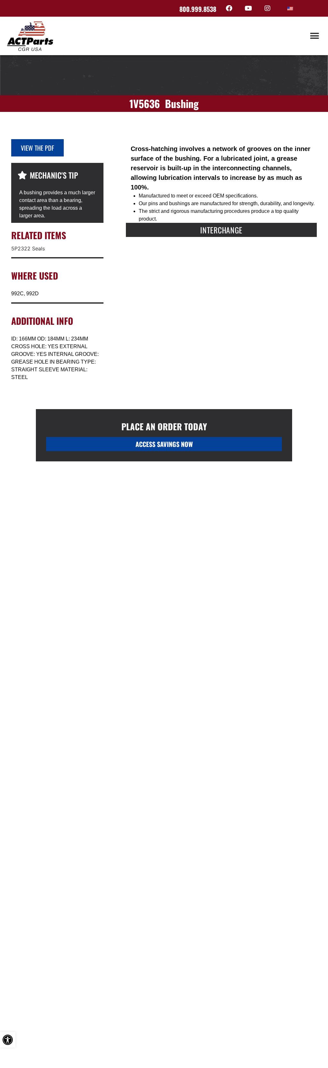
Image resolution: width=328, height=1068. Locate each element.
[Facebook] (229, 8)
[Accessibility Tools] (7, 1039)
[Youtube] (248, 8)
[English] (290, 9)
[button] (314, 36)
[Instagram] (267, 8)
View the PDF (37, 148)
